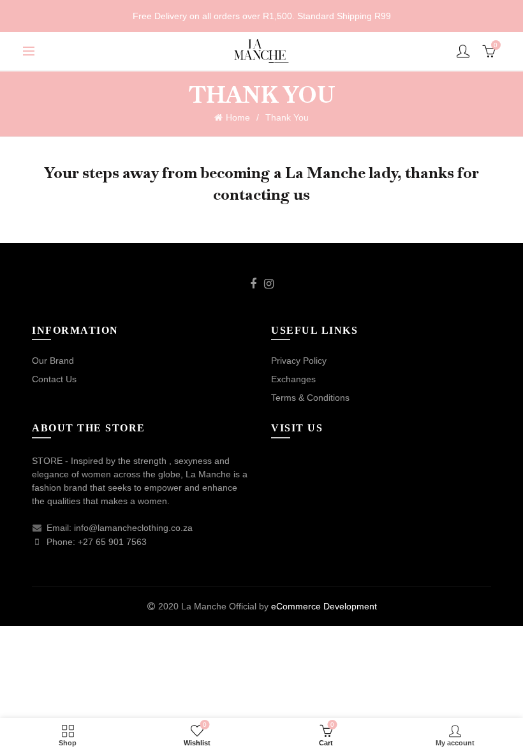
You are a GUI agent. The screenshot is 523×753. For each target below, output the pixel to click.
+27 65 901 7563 (112, 542)
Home (238, 117)
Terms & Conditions (310, 397)
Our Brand (53, 360)
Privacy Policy (299, 360)
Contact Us (54, 379)
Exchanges (293, 379)
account (463, 51)
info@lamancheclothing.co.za (133, 528)
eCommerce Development (324, 606)
